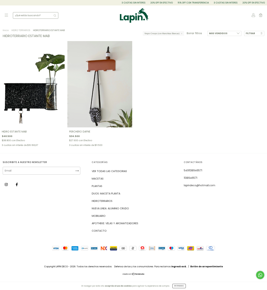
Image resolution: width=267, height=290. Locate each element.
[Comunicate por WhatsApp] (260, 275)
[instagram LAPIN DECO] (7, 184)
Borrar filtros (194, 33)
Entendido (179, 286)
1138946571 (190, 178)
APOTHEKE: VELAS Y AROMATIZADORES (115, 223)
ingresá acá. (179, 266)
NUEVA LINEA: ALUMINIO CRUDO (110, 208)
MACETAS (98, 178)
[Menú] (6, 15)
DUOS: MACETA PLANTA (106, 193)
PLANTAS (97, 186)
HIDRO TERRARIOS (20, 30)
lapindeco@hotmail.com (199, 185)
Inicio (6, 30)
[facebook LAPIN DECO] (16, 184)
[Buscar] (55, 15)
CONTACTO (99, 231)
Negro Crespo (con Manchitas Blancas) (162, 33)
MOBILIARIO (99, 216)
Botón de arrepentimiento (206, 266)
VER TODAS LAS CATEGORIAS (109, 171)
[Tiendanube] (133, 274)
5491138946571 (193, 170)
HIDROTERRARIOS (102, 201)
